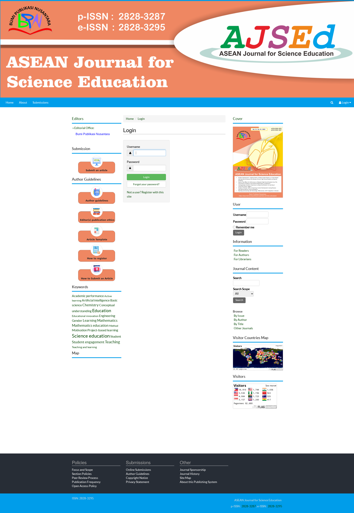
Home (9, 102)
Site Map (185, 477)
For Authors (241, 254)
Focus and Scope (82, 469)
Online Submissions (138, 469)
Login (345, 102)
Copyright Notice (137, 477)
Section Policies (82, 473)
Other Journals (243, 328)
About (23, 102)
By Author (240, 319)
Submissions (40, 102)
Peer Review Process (85, 477)
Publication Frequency (86, 482)
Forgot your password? (146, 184)
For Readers (241, 250)
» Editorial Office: (83, 128)
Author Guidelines (137, 473)
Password (133, 161)
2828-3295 (275, 506)
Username (133, 146)
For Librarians (242, 259)
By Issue (239, 315)
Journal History (189, 473)
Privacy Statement (137, 482)
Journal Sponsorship (193, 469)
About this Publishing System (198, 482)
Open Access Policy (84, 486)
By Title (238, 324)
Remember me (245, 227)
